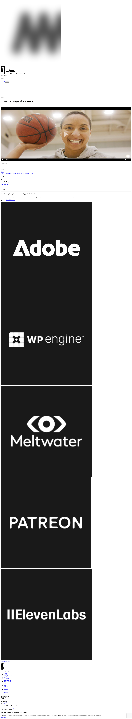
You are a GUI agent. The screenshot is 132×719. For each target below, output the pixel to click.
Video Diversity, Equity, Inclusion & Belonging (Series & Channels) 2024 (17, 172)
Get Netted (6, 678)
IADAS (5, 673)
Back (3, 81)
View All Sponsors (10, 200)
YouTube (6, 689)
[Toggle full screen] (129, 159)
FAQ (5, 677)
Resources (6, 674)
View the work (4, 184)
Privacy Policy (7, 681)
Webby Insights (7, 680)
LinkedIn (6, 686)
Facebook (6, 692)
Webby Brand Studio (9, 676)
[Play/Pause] (3, 159)
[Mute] (126, 159)
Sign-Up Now (4, 717)
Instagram (6, 685)
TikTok (5, 688)
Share (7, 81)
